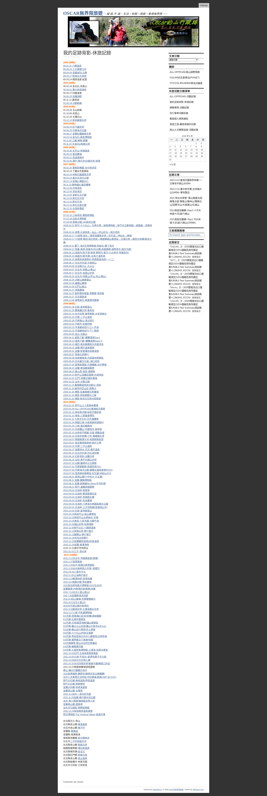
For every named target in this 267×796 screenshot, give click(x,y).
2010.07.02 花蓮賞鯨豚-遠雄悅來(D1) (82, 466)
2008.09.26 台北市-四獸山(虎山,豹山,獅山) (84, 276)
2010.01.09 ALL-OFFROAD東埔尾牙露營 (84, 408)
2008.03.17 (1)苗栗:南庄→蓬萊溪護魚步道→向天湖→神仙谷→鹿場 (97, 235)
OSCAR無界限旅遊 (83, 13)
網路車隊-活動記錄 (179, 107)
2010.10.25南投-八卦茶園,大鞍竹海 (81, 521)
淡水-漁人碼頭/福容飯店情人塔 (79, 701)
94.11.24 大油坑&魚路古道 (76, 144)
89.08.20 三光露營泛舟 (74, 69)
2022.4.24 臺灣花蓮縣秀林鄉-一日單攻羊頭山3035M (186, 182)
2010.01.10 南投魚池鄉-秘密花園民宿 (82, 412)
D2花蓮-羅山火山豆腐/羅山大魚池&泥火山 (84, 626)
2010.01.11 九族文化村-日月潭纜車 (81, 419)
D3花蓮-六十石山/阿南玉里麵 (78, 633)
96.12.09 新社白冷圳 (73, 198)
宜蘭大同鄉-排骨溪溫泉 (75, 687)
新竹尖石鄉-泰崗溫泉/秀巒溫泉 (79, 680)
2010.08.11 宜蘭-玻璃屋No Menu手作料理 (84, 483)
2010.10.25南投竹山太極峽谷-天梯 (80, 517)
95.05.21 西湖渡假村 (73, 157)
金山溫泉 (82, 758)
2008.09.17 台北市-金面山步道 (78, 273)
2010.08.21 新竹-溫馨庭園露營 (78, 487)
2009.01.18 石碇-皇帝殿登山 (77, 307)
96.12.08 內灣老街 (72, 188)
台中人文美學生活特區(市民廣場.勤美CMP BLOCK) (89, 677)
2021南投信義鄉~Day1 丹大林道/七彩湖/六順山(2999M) (185, 221)
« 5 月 (173, 164)
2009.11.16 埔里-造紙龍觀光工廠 (79, 395)
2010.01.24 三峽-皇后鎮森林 (77, 425)
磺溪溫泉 (82, 724)
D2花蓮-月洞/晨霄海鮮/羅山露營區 (80, 622)
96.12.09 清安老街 (72, 191)
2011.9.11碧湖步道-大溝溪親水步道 (81, 609)
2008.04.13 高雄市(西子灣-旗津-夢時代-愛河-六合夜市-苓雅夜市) (96, 252)
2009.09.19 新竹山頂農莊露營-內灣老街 (83, 375)
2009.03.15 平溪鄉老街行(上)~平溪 (81, 327)
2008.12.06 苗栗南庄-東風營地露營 (81, 300)
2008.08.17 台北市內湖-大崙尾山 (80, 262)
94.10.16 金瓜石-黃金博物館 (77, 137)
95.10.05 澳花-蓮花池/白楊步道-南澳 (81, 161)
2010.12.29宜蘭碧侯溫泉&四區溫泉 (81, 541)
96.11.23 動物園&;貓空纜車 (77, 184)
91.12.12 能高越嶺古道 (74, 120)
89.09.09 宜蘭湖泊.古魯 (75, 72)
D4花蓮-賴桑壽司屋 (73, 646)
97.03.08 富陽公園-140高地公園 (79, 222)
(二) (112, 259)
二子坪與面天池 (78, 741)
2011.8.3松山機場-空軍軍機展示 (79, 599)
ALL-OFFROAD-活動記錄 (183, 96)
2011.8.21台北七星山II (74, 602)
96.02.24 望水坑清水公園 (76, 178)
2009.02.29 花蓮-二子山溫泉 (77, 317)
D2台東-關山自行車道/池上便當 (79, 629)
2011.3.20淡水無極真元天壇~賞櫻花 (81, 568)
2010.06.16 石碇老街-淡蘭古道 (78, 456)
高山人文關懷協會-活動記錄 (184, 129)
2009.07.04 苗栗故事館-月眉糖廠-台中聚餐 (85, 364)
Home (204, 5)
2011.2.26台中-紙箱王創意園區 (78, 565)
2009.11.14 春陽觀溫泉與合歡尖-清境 (82, 385)
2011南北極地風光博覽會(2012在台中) (82, 585)
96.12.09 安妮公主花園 (74, 195)
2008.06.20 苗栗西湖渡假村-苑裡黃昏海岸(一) (86, 259)
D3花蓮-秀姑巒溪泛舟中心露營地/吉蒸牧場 (85, 636)
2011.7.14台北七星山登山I (76, 592)
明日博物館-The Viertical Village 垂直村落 (84, 714)
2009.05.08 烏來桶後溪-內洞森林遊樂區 (83, 358)
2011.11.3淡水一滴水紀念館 (77, 694)
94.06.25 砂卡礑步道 (73, 127)
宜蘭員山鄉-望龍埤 (73, 704)
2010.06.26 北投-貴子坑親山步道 (80, 459)
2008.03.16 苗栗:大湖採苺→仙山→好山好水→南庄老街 (91, 232)
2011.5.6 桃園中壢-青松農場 (77, 582)
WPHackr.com (198, 789)
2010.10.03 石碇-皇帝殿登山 (77, 510)
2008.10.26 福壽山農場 (75, 283)
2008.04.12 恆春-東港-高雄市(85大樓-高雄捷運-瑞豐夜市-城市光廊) (97, 249)
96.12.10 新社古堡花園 (74, 205)
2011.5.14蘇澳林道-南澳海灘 (77, 578)
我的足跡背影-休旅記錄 (182, 102)
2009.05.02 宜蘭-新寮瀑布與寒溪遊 (81, 351)
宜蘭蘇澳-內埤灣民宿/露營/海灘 (79, 588)
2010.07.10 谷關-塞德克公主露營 (80, 463)
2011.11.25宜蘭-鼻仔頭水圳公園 (79, 697)
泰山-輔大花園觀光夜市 (75, 670)
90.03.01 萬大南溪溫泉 (74, 89)
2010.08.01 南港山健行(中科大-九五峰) (83, 476)
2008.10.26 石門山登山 (75, 286)
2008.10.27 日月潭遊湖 (75, 296)
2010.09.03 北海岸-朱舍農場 (77, 500)
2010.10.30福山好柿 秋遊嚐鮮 (78, 524)
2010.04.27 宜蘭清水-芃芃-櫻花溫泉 (81, 449)
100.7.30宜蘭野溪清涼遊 (75, 595)
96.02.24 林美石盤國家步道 (77, 174)
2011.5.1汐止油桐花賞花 (75, 575)
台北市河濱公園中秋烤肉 (76, 605)
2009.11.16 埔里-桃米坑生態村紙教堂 (82, 398)
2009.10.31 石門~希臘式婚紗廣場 (80, 378)
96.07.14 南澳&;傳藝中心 (76, 181)
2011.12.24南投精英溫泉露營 (78, 711)
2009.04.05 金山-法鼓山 (75, 334)
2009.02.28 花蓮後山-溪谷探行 (78, 320)
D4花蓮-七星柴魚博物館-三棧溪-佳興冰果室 (85, 650)
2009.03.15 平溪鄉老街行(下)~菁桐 (81, 330)
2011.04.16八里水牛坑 (74, 571)
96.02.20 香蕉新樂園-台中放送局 (79, 167)
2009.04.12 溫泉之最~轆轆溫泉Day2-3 (82, 341)
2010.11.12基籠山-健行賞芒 (77, 534)
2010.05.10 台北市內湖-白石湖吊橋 (81, 453)
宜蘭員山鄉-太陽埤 (73, 690)
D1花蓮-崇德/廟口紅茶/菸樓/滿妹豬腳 (82, 616)
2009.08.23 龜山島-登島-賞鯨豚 (79, 371)
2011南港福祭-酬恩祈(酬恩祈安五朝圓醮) (84, 673)
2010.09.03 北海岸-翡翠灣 (76, 490)
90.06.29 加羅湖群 (72, 96)
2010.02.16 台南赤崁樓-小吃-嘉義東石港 (83, 436)
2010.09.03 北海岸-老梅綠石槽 (78, 497)
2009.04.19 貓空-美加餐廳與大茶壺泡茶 (83, 344)
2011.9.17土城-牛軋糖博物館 (77, 612)
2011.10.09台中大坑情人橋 (76, 660)
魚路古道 (82, 744)
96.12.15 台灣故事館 (73, 208)
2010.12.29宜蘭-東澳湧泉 (76, 544)
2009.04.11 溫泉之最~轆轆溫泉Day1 (81, 337)
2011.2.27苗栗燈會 (72, 561)
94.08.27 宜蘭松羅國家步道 (77, 133)
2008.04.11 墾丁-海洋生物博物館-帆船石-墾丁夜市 (88, 245)
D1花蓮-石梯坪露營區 (74, 619)
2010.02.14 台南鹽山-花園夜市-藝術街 (82, 429)
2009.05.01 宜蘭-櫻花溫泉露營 (78, 347)
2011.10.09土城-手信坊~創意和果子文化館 (84, 656)
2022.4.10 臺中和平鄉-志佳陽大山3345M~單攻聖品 (186, 191)
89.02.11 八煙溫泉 (72, 66)
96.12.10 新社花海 (72, 201)
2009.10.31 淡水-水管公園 (76, 381)
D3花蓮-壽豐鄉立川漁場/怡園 (78, 639)
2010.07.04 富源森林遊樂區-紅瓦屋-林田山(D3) (87, 473)
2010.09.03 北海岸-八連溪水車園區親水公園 (85, 504)
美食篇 (100, 293)
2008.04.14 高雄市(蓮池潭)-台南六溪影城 (84, 256)
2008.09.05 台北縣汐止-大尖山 (78, 266)
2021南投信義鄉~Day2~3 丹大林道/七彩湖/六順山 (185, 212)
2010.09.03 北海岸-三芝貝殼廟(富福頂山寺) (85, 507)
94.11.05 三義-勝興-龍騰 (75, 140)
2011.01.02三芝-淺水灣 (74, 551)
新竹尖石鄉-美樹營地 (74, 684)
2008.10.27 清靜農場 (73, 290)
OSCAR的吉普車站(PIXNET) (184, 77)
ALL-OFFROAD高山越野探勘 (185, 72)
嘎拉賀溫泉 (83, 748)
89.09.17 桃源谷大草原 (74, 76)
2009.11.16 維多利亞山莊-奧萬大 (79, 388)
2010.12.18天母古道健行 (75, 538)
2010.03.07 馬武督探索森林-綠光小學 (82, 442)
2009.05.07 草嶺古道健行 (76, 354)
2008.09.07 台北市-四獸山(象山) (79, 269)
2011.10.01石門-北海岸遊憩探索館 (80, 653)
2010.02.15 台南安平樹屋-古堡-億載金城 (83, 432)
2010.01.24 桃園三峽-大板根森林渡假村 (83, 422)
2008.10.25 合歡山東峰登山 (77, 279)
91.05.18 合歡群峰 (72, 103)
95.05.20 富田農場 (72, 154)
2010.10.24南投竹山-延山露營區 (79, 514)
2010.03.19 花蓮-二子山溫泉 (77, 446)
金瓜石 (81, 751)
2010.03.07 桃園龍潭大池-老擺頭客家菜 (83, 439)
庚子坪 (81, 727)
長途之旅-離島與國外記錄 (183, 124)
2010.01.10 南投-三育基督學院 (78, 415)
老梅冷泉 (82, 755)
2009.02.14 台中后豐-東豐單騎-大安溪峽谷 (85, 313)
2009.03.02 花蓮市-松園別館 (77, 324)
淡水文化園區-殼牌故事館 (76, 707)
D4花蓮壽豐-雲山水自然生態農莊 (80, 643)
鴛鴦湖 (74, 731)
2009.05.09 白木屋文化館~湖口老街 (81, 361)
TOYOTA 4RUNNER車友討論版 (186, 83)
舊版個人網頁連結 (179, 118)
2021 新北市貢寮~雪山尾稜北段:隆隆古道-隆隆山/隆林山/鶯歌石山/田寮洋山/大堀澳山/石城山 (186, 201)
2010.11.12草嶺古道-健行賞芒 (78, 531)
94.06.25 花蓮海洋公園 (74, 130)
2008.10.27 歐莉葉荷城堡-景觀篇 (80, 293)
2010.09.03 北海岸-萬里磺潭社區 (80, 493)
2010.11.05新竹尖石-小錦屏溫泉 (79, 527)
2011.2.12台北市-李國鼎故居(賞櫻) (80, 558)
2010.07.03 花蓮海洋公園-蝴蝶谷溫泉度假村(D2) (88, 470)
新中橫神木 (83, 738)
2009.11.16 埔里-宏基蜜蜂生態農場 (81, 392)
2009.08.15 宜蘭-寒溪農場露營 (78, 368)
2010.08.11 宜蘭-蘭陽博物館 (77, 480)
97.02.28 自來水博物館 (74, 218)
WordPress (157, 789)
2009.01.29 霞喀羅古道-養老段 (78, 310)
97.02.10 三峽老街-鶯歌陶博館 (78, 215)
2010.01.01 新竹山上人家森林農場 (80, 405)
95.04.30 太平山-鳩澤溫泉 (76, 150)
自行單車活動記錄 (179, 113)
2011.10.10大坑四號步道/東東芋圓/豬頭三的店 (86, 663)
